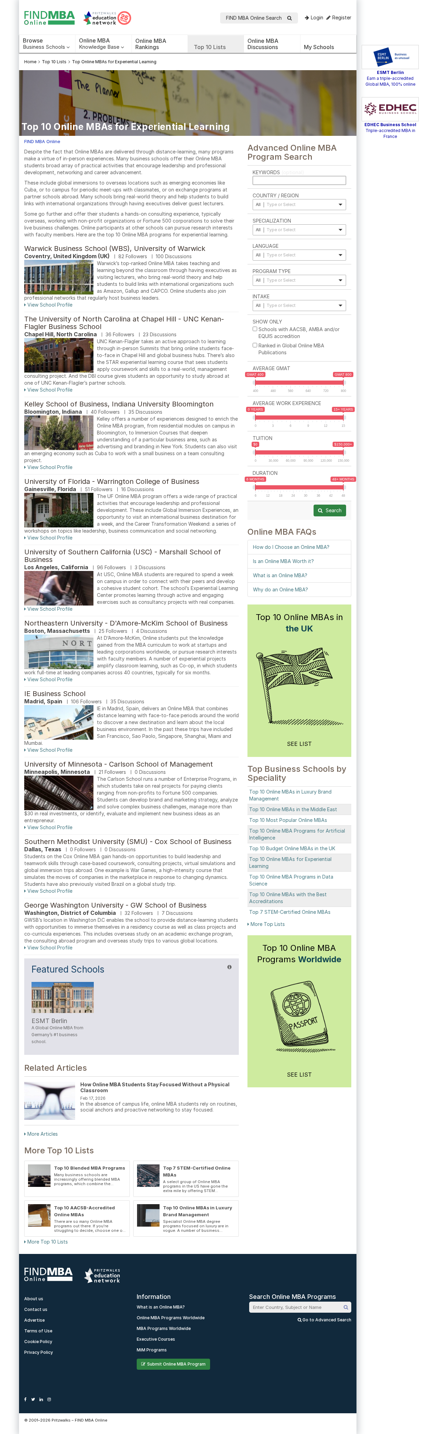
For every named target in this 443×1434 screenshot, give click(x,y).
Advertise (34, 1320)
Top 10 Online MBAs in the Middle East (293, 809)
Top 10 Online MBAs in (299, 623)
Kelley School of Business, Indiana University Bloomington (119, 404)
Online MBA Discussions (262, 43)
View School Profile (49, 305)
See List (299, 743)
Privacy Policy (38, 1352)
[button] (299, 204)
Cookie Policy (38, 1341)
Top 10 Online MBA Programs (299, 953)
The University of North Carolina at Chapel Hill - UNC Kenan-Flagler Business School (124, 323)
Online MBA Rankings (150, 43)
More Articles (42, 1134)
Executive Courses (156, 1339)
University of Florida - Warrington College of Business (111, 481)
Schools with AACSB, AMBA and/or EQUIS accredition (299, 332)
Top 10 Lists (210, 47)
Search (333, 510)
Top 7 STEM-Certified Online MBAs (290, 912)
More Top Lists (267, 924)
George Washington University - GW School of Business (115, 905)
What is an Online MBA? (280, 575)
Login (317, 17)
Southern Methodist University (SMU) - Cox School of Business (128, 841)
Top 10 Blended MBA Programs (89, 1168)
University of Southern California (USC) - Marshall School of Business (122, 556)
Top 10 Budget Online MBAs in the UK (292, 848)
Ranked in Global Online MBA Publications (291, 349)
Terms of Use (38, 1330)
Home (30, 61)
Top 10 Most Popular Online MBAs (288, 820)
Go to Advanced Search (326, 1319)
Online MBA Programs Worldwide (171, 1317)
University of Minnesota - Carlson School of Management (118, 764)
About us (33, 1298)
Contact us (35, 1309)
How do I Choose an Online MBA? (291, 547)
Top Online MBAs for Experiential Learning (114, 61)
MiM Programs (152, 1349)
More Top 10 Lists (47, 1242)
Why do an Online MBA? (280, 589)
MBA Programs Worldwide (164, 1328)
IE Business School (54, 694)
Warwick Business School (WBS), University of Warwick (114, 248)
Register (341, 17)
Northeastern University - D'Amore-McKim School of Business (126, 623)
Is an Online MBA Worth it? (283, 561)
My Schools (319, 47)
